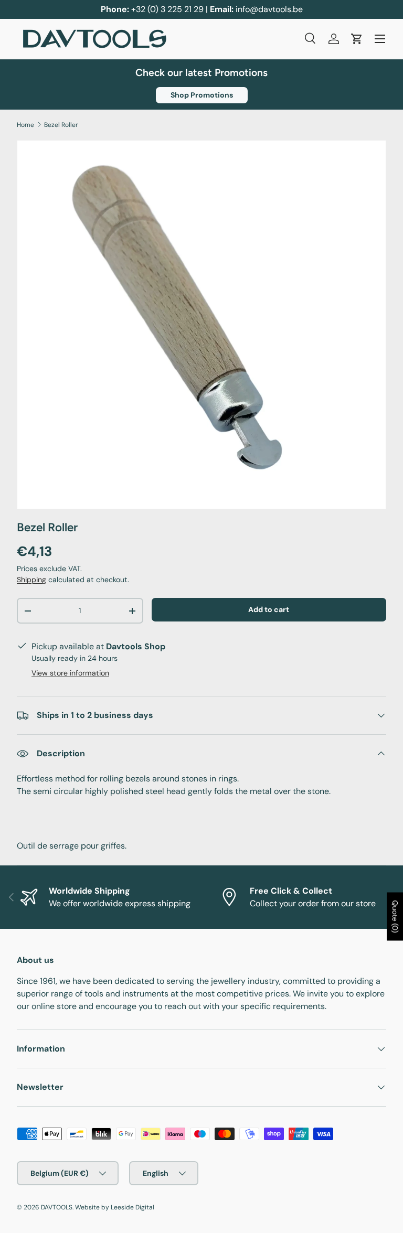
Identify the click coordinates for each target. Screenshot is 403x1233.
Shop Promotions (202, 95)
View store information (70, 673)
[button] (356, 38)
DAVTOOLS (56, 1207)
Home (25, 125)
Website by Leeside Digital (114, 1207)
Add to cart (268, 609)
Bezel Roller (61, 125)
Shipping (31, 579)
